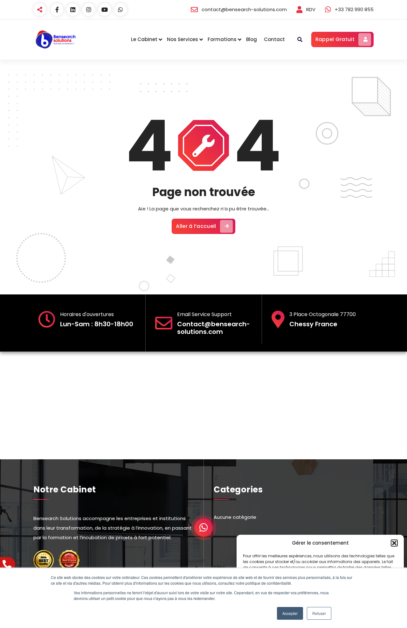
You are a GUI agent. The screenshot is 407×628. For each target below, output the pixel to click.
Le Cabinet (144, 39)
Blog (251, 39)
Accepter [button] (290, 613)
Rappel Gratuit (335, 39)
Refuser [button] (319, 613)
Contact (274, 39)
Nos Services (182, 39)
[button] (394, 543)
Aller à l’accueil (196, 226)
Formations (222, 39)
